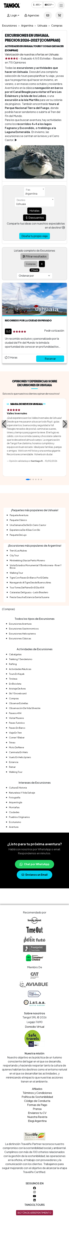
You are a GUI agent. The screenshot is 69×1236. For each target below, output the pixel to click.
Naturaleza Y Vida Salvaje (22, 792)
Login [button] (13, 15)
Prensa (37, 1109)
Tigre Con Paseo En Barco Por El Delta (29, 577)
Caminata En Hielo (18, 752)
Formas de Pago (37, 1105)
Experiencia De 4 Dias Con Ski (25, 530)
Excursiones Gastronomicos (24, 628)
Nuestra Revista (37, 1117)
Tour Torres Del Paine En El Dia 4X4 (27, 587)
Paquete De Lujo (18, 535)
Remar (12, 767)
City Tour (14, 555)
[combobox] (34, 191)
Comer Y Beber (16, 737)
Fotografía (14, 797)
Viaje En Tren (15, 732)
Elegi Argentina (37, 1121)
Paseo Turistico (17, 722)
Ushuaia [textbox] (21, 204)
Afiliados (37, 1088)
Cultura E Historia (18, 787)
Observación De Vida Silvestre (24, 708)
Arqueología (15, 802)
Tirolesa (13, 678)
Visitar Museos (16, 718)
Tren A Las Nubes (18, 550)
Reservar (50, 358)
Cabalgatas (15, 654)
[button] (4, 424)
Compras (14, 698)
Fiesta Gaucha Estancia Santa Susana (29, 597)
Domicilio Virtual (34, 1026)
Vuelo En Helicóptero (20, 757)
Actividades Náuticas (20, 669)
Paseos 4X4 (15, 713)
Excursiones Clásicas (20, 638)
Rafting (13, 664)
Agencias (33, 15)
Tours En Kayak (16, 674)
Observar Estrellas (18, 703)
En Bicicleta (15, 683)
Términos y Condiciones (37, 1093)
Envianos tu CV (37, 1113)
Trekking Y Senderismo (20, 659)
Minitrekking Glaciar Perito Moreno (27, 560)
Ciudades (14, 812)
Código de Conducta (37, 1101)
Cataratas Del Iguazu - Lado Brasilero (29, 592)
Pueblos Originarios (19, 817)
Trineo (12, 742)
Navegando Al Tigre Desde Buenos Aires (30, 582)
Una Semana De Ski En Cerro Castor (28, 525)
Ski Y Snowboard (17, 693)
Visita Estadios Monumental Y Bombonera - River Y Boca (35, 566)
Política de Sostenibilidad (37, 1097)
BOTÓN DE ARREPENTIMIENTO (34, 1212)
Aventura (13, 827)
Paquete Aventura (19, 515)
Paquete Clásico (18, 520)
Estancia (13, 762)
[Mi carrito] (59, 15)
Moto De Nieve (16, 747)
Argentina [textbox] (31, 193)
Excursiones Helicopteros (22, 633)
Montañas (14, 807)
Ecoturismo (15, 822)
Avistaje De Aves (17, 688)
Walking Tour (16, 572)
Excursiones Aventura (20, 623)
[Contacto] (48, 15)
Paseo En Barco (17, 727)
